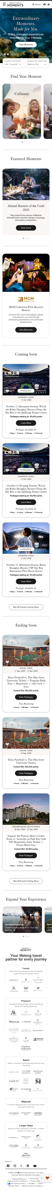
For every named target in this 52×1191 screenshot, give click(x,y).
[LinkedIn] (28, 1165)
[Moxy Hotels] (26, 1089)
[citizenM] (38, 1080)
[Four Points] (26, 1072)
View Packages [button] (26, 697)
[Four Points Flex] (26, 1113)
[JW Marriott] (38, 989)
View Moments (26, 44)
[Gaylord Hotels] (26, 1039)
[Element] (38, 1137)
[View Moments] (26, 273)
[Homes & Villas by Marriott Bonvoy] (38, 1146)
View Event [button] (26, 228)
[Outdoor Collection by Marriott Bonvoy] (26, 1048)
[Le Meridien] (26, 1021)
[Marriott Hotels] (14, 1013)
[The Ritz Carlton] (26, 980)
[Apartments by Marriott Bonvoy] (26, 1146)
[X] (21, 1165)
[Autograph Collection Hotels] (14, 1030)
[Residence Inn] (14, 1137)
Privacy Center (36, 1181)
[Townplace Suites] (26, 1137)
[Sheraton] (26, 1013)
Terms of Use (34, 1179)
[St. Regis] (14, 989)
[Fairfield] (14, 1080)
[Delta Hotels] (38, 1013)
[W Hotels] (26, 989)
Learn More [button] (26, 423)
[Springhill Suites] (38, 1072)
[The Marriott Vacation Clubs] (14, 1039)
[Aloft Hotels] (14, 1089)
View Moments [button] (26, 330)
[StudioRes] (14, 1146)
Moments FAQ (13, 1186)
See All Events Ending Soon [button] (26, 881)
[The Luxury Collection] (38, 980)
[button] (5, 54)
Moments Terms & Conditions (32, 1186)
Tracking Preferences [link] (19, 1179)
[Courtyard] (14, 1072)
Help (40, 1184)
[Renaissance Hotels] (38, 1021)
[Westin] (14, 1021)
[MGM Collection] (38, 1039)
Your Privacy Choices (17, 1184)
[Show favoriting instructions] (42, 1178)
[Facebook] (8, 1165)
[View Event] (26, 184)
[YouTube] (34, 1165)
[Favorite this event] (7, 391)
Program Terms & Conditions (17, 1181)
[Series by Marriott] (38, 1113)
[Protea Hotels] (38, 1089)
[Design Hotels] (38, 1030)
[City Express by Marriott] (14, 1113)
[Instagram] (15, 1165)
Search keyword (13, 61)
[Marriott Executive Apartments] (26, 1155)
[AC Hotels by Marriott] (26, 1080)
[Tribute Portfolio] (26, 1030)
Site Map (32, 1184)
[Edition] (14, 980)
